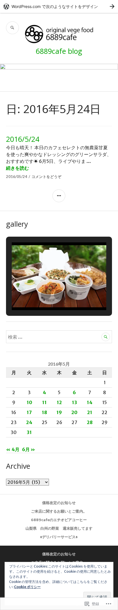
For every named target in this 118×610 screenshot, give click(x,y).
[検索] (12, 27)
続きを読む (17, 168)
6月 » (28, 449)
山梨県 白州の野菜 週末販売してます (59, 528)
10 (29, 402)
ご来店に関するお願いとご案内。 (59, 511)
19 (59, 412)
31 (29, 432)
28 (90, 422)
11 (44, 402)
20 (74, 412)
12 (59, 402)
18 (44, 412)
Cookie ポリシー (27, 587)
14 (90, 402)
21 (89, 412)
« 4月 (12, 449)
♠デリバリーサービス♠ (59, 537)
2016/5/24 (22, 139)
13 (74, 402)
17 (29, 412)
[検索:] (59, 337)
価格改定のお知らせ (59, 502)
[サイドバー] (58, 195)
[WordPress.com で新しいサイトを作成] (59, 6)
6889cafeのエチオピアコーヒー (59, 519)
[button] (46, 295)
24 (29, 422)
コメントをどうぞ (46, 176)
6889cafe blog (59, 51)
